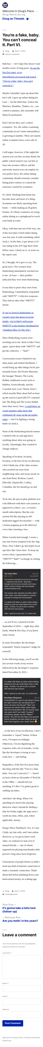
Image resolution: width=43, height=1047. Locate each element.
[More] (27, 19)
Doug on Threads (13, 18)
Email (5, 996)
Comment (7, 953)
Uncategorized (11, 894)
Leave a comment (12, 54)
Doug (7, 51)
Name (5, 983)
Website (5, 1009)
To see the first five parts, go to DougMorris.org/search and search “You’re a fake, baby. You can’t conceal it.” (21, 77)
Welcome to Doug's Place (18, 11)
